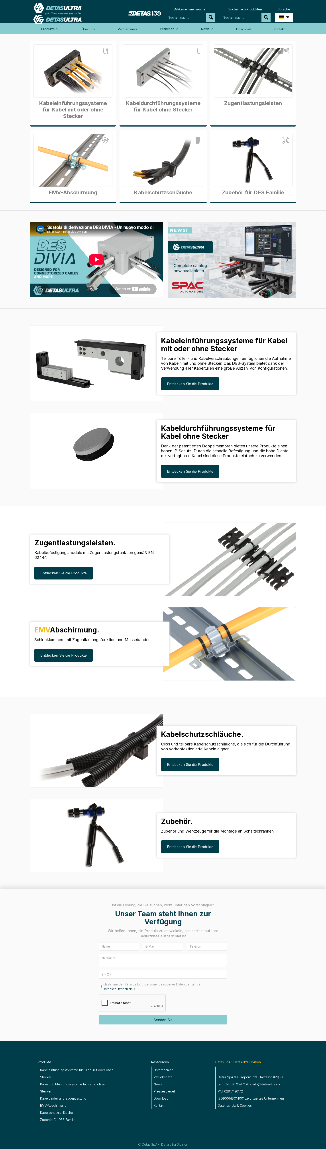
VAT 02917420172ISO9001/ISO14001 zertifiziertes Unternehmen (251, 1094)
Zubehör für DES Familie (57, 1120)
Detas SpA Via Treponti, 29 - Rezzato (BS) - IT (251, 1077)
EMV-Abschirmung (53, 1105)
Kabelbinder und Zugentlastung (63, 1098)
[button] (284, 17)
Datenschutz (227, 1105)
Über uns (88, 29)
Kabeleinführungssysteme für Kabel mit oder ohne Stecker (77, 1073)
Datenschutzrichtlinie (118, 989)
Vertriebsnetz (127, 29)
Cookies (246, 1105)
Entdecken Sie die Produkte (190, 384)
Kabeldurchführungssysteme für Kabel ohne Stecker (72, 1087)
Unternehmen (163, 1070)
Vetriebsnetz (163, 1077)
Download (243, 29)
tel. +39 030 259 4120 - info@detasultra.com (250, 1084)
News (158, 1084)
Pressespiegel (164, 1091)
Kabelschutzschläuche (56, 1112)
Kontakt (279, 29)
